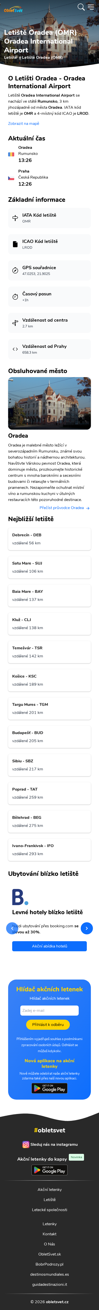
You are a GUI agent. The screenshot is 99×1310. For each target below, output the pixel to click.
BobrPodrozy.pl (49, 1264)
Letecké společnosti (49, 1210)
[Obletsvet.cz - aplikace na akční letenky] (49, 1088)
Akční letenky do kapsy (49, 1159)
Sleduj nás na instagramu (54, 1144)
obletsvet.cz (57, 1302)
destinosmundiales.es (49, 1274)
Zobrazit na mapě (23, 123)
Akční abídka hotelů (49, 946)
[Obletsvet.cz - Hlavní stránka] (13, 7)
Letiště (50, 1200)
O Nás (49, 1244)
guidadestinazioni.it (49, 1284)
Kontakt (49, 1234)
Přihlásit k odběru (48, 1024)
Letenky (50, 1224)
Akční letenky (50, 1189)
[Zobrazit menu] (91, 7)
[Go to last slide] (12, 928)
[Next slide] (87, 928)
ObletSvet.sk (49, 1254)
